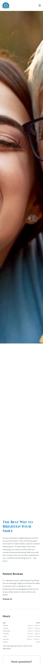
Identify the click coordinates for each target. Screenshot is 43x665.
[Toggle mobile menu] (39, 5)
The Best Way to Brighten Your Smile (18, 526)
